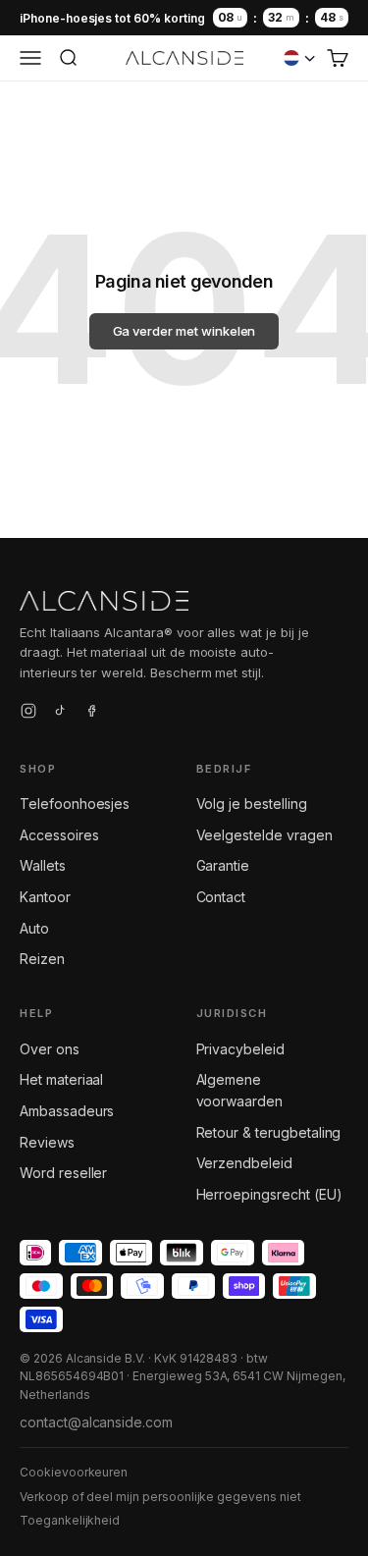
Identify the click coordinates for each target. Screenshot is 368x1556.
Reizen (42, 958)
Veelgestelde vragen (264, 835)
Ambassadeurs (67, 1110)
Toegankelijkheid (70, 1520)
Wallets (43, 865)
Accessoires (59, 835)
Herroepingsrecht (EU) (269, 1194)
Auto (34, 928)
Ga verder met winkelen (184, 331)
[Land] (299, 58)
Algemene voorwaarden (239, 1090)
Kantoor (45, 896)
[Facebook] (91, 713)
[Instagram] (28, 713)
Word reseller (63, 1172)
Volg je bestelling (251, 803)
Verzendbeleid (244, 1162)
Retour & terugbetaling (269, 1132)
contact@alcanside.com (96, 1422)
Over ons (49, 1049)
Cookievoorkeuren (74, 1472)
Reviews (47, 1142)
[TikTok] (60, 713)
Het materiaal (61, 1079)
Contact (221, 896)
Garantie (223, 865)
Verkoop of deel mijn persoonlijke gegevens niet (160, 1496)
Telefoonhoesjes (75, 803)
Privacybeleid (240, 1049)
